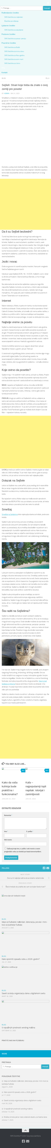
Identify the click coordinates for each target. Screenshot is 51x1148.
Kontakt (4, 72)
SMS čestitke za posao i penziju (15, 38)
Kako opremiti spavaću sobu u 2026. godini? (21, 959)
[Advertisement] (25, 137)
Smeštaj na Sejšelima (10, 514)
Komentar (8, 815)
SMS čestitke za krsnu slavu (14, 51)
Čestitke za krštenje (11, 21)
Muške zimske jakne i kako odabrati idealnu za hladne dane (25, 1117)
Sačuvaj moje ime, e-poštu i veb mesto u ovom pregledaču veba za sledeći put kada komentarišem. (22, 850)
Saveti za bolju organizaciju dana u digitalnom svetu (23, 993)
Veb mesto (8, 840)
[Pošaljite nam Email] (47, 868)
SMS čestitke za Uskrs (12, 63)
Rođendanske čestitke (10, 13)
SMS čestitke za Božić (12, 47)
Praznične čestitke (9, 43)
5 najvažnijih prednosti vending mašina (18, 1027)
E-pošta (29, 831)
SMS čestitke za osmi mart (13, 59)
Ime (6, 831)
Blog (3, 68)
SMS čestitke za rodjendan (13, 17)
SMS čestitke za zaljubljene (13, 30)
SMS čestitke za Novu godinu (14, 55)
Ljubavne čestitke (8, 26)
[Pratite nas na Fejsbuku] (44, 868)
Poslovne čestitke (8, 34)
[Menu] (48, 3)
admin (6, 93)
